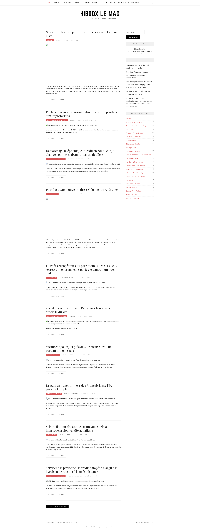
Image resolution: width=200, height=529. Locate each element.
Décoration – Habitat (72, 2)
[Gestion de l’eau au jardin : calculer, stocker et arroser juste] (83, 63)
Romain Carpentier (66, 277)
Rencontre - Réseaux (54, 393)
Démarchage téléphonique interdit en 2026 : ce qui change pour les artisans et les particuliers (80, 153)
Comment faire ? (131, 140)
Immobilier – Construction (135, 169)
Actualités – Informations (128, 2)
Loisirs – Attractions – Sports (136, 176)
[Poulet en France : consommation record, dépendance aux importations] (71, 125)
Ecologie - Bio (51, 435)
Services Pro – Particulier (134, 191)
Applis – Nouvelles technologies (136, 126)
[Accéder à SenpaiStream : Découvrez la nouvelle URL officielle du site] (83, 322)
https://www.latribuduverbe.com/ (139, 51)
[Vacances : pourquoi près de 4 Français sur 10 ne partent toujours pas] (73, 360)
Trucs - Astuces (52, 194)
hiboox (58, 40)
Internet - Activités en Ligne (56, 316)
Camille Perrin (75, 120)
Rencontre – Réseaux (133, 184)
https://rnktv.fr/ (140, 54)
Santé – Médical (131, 187)
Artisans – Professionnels (134, 133)
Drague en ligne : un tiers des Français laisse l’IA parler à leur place (79, 387)
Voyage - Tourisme (53, 355)
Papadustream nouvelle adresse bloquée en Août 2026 (82, 189)
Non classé (130, 180)
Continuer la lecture (56, 100)
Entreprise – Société (90, 2)
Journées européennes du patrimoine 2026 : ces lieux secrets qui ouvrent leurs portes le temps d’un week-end (81, 269)
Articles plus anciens (58, 506)
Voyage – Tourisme (132, 198)
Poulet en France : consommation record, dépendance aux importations (82, 114)
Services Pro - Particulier (55, 159)
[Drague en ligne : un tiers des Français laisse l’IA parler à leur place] (80, 399)
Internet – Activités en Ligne (135, 173)
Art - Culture (51, 277)
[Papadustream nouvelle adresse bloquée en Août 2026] (83, 217)
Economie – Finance (108, 2)
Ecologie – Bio (131, 148)
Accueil (48, 2)
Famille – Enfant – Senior (134, 162)
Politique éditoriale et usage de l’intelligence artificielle (100, 527)
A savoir (50, 40)
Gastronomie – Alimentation (135, 166)
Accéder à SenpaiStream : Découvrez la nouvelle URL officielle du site (81, 310)
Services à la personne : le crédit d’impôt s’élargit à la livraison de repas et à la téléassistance (81, 470)
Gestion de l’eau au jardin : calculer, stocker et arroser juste (82, 34)
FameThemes (150, 522)
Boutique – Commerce (133, 137)
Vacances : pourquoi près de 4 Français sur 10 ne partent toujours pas (78, 349)
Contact (57, 2)
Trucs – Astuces (131, 195)
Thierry (71, 159)
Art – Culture (130, 129)
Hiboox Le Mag (100, 13)
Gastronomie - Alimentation (57, 120)
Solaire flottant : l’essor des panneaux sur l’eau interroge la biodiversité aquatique (77, 428)
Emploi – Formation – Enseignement (138, 155)
